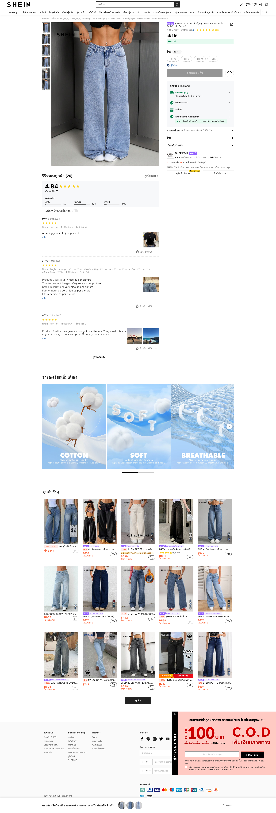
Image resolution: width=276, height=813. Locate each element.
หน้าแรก (45, 19)
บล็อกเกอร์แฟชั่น (50, 745)
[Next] (229, 426)
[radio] (173, 59)
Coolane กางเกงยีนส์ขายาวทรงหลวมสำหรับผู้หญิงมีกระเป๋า (100, 549)
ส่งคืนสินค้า (72, 741)
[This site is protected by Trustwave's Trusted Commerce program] (142, 796)
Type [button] (175, 51)
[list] (165, 739)
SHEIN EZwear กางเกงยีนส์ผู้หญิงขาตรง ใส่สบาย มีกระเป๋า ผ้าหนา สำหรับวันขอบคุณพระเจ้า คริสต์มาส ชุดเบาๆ (138, 613)
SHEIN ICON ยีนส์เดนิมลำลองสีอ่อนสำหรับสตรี (176, 616)
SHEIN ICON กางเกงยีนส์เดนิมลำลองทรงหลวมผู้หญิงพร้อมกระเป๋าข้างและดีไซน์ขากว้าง (138, 683)
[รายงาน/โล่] (157, 252)
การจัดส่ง (71, 737)
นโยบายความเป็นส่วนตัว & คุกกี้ (226, 761)
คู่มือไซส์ (71, 756)
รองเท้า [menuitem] (146, 12)
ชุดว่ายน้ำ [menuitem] (80, 12)
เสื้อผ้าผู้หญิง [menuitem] (67, 12)
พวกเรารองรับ (145, 784)
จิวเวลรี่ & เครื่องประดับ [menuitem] (109, 12)
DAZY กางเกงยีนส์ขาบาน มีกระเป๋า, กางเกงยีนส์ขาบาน (61, 683)
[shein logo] (18, 4)
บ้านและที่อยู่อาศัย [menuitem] (206, 12)
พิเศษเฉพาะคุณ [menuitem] (29, 12)
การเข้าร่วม (48, 741)
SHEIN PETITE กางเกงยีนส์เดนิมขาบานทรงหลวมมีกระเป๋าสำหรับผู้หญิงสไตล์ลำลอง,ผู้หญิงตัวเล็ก (215, 616)
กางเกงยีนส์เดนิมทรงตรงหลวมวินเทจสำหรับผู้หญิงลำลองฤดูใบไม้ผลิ (61, 613)
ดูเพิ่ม (138, 700)
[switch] (75, 210)
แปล (44, 237)
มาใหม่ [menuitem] (42, 12)
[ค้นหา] (177, 4)
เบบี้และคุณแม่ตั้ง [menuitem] (251, 12)
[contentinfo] (187, 790)
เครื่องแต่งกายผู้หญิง (59, 19)
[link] (248, 4)
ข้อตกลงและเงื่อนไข (252, 761)
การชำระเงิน (97, 741)
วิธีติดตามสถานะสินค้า (77, 752)
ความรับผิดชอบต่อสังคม (54, 749)
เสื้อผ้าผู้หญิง (75, 19)
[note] (176, 676)
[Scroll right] (267, 12)
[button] (261, 4)
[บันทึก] (229, 73)
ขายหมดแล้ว (195, 73)
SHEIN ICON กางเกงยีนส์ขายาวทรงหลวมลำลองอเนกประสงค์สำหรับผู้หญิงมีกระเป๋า (215, 549)
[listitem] (61, 529)
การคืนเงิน (72, 745)
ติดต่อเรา (95, 737)
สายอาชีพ (48, 752)
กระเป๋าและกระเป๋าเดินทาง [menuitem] (229, 12)
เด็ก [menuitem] (138, 12)
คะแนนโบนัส (97, 745)
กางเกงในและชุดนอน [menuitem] (162, 12)
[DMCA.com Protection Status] (149, 796)
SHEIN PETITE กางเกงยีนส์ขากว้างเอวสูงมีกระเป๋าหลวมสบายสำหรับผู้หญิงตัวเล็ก (215, 683)
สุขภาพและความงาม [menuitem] (184, 12)
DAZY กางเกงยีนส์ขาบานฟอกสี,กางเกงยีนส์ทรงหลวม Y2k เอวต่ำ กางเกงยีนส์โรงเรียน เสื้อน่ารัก (176, 549)
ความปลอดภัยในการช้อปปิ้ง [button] (187, 117)
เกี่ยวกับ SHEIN (50, 737)
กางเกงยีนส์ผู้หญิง (100, 19)
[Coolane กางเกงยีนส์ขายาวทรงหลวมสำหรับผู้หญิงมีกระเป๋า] (100, 521)
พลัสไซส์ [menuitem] (92, 12)
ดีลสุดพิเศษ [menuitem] (54, 12)
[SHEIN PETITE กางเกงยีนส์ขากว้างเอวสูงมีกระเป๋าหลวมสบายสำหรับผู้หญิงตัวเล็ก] (215, 655)
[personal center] (242, 4)
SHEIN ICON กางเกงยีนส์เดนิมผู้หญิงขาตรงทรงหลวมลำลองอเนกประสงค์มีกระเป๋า (100, 616)
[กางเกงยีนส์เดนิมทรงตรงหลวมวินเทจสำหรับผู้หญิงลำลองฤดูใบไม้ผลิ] (61, 589)
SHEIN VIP (72, 760)
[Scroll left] (263, 12)
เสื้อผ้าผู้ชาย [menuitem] (128, 12)
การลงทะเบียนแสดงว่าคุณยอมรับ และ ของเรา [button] (224, 762)
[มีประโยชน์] (137, 252)
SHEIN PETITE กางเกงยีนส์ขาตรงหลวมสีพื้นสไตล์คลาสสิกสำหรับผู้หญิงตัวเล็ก (138, 549)
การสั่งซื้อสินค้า (74, 749)
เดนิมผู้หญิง (86, 19)
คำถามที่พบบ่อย (98, 749)
